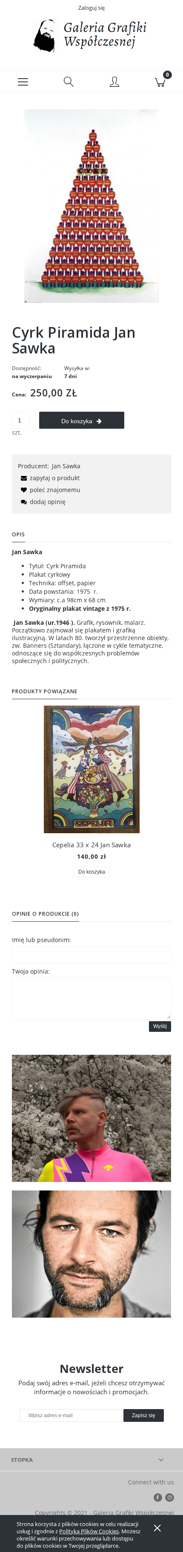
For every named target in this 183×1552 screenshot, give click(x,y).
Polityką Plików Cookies (89, 1531)
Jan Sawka (66, 466)
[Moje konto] (114, 82)
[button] (23, 81)
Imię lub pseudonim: (41, 940)
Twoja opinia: (31, 971)
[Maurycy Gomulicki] (91, 1118)
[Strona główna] (91, 35)
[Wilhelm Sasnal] (91, 1254)
